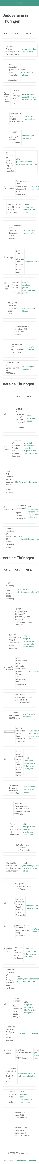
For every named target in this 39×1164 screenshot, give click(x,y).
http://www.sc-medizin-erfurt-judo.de (29, 789)
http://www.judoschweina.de (26, 482)
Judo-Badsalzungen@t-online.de (30, 445)
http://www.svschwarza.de (26, 164)
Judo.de (19, 3)
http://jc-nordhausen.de (26, 981)
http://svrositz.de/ (29, 100)
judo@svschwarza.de (24, 162)
